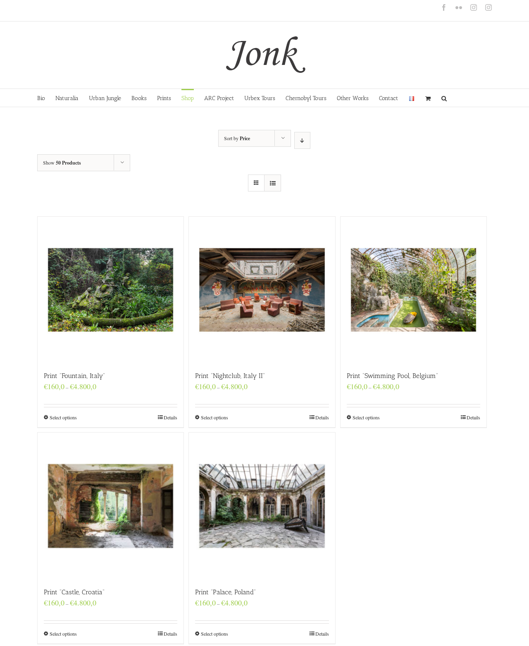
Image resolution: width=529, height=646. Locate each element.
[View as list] (272, 183)
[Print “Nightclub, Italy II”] (262, 290)
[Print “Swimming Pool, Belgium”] (413, 290)
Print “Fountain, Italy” (74, 376)
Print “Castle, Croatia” (74, 592)
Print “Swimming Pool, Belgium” (392, 376)
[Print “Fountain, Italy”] (110, 290)
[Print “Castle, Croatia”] (110, 506)
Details (170, 417)
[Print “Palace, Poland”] (262, 506)
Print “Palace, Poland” (225, 592)
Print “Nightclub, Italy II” (230, 376)
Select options (63, 417)
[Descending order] (302, 140)
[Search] (444, 98)
